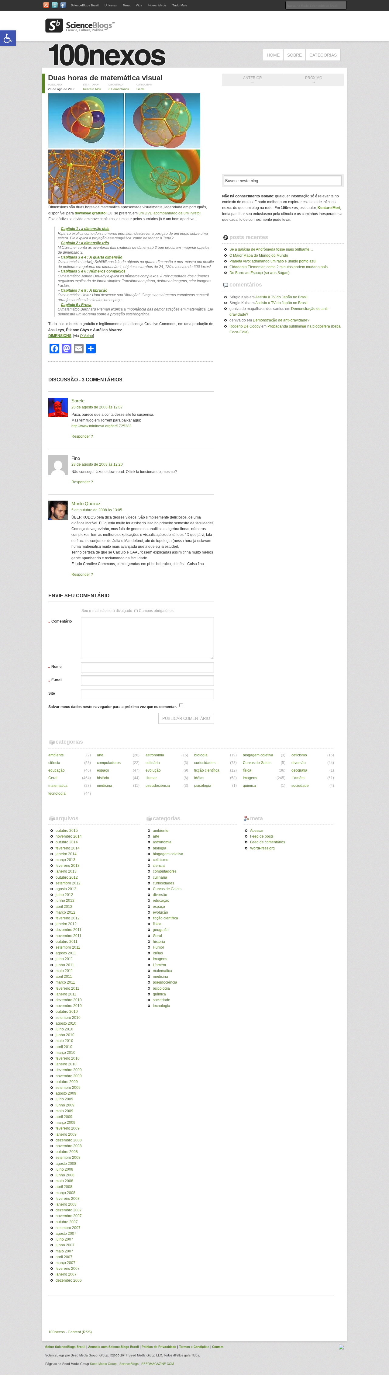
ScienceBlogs (129, 1364)
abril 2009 (64, 1117)
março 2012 (65, 912)
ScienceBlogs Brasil (84, 5)
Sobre (294, 55)
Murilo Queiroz (86, 503)
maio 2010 (64, 1041)
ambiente (56, 755)
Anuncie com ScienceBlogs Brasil (113, 1347)
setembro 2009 (68, 1087)
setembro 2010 (68, 1018)
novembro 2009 (69, 1076)
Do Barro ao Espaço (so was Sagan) (259, 273)
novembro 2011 (68, 936)
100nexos (56, 1332)
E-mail (55, 681)
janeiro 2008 (66, 1204)
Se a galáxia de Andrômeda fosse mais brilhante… (271, 249)
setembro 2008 (68, 1157)
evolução (153, 770)
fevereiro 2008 (68, 1198)
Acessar (256, 830)
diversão (298, 763)
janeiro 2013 (66, 871)
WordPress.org (262, 848)
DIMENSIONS (59, 336)
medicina (104, 785)
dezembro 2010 (69, 1000)
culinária (153, 763)
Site (51, 693)
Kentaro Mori (92, 89)
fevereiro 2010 (68, 1058)
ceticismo (299, 755)
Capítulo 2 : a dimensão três (85, 243)
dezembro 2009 (69, 1070)
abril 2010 (64, 1047)
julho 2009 (64, 1099)
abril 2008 (64, 1187)
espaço (103, 770)
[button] (8, 38)
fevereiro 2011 (67, 988)
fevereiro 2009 (68, 1128)
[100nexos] (109, 64)
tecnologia (57, 793)
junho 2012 (65, 900)
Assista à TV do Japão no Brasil (281, 297)
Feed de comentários (267, 842)
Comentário (60, 622)
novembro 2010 (69, 1006)
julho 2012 (64, 895)
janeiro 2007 (66, 1274)
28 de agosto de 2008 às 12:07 (97, 407)
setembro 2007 (68, 1228)
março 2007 (65, 1263)
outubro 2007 (67, 1222)
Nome (55, 668)
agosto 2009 (66, 1093)
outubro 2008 (67, 1152)
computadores (109, 763)
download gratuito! (91, 213)
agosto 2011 (66, 953)
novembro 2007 (69, 1216)
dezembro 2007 (69, 1210)
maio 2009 (64, 1111)
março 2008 (65, 1193)
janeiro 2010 (66, 1064)
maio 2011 (64, 971)
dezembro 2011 (68, 930)
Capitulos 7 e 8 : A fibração (84, 290)
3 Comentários (118, 89)
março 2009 (65, 1122)
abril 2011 (64, 976)
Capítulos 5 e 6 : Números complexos (93, 271)
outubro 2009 (67, 1082)
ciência (54, 763)
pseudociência (158, 785)
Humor (151, 778)
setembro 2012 (68, 883)
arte (100, 755)
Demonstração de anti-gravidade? (281, 320)
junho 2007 (65, 1245)
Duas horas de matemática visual (105, 78)
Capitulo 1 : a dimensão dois (85, 229)
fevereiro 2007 (68, 1268)
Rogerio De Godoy (244, 326)
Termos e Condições (194, 1347)
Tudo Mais (179, 5)
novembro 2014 (69, 836)
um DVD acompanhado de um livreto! (170, 213)
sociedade (300, 785)
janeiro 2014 (66, 854)
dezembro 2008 (69, 1140)
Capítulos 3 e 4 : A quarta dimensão (91, 257)
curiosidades (204, 763)
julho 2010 (64, 1029)
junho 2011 (65, 965)
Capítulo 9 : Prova (76, 305)
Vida (139, 5)
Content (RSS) (80, 1332)
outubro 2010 (67, 1011)
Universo (111, 5)
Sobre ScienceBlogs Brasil (65, 1347)
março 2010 (65, 1052)
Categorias (323, 55)
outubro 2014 (67, 842)
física (247, 770)
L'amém (298, 778)
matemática (57, 785)
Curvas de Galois (257, 763)
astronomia (155, 755)
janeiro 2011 (66, 994)
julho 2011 (64, 959)
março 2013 (65, 860)
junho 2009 (65, 1105)
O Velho (86, 336)
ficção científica (206, 770)
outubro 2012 (67, 877)
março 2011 (65, 982)
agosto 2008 (66, 1163)
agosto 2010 (66, 1023)
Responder (80, 436)
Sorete (77, 400)
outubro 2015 (67, 830)
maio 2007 (64, 1251)
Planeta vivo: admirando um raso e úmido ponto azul (272, 261)
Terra (126, 5)
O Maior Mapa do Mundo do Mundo (258, 255)
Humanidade (157, 5)
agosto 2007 (66, 1233)
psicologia (202, 785)
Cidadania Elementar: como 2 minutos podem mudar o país (278, 267)
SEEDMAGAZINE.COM (157, 1364)
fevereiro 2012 (68, 918)
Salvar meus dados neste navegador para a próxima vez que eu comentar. (112, 707)
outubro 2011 (66, 941)
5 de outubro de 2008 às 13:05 (96, 510)
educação (56, 770)
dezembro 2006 (69, 1280)
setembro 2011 (68, 947)
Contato (217, 1347)
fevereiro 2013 (68, 865)
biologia (201, 755)
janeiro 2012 (66, 924)
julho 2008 (64, 1169)
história (103, 778)
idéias (199, 778)
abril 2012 (64, 907)
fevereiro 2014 (68, 848)
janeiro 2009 (66, 1134)
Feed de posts (262, 836)
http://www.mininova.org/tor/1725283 (101, 426)
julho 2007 (64, 1239)
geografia (299, 770)
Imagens (250, 778)
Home (273, 55)
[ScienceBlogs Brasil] (80, 30)
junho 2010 (65, 1035)
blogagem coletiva (258, 755)
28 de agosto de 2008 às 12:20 (97, 464)
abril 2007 (64, 1257)
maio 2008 (64, 1181)
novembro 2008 (69, 1146)
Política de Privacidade (159, 1347)
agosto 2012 (66, 889)
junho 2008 (65, 1175)
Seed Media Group (103, 1364)
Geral (140, 89)
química (249, 785)
